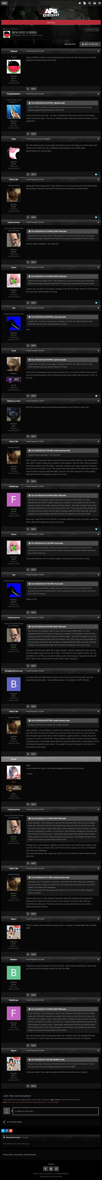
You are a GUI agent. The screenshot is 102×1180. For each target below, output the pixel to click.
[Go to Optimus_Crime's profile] (14, 414)
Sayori (13, 919)
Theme (50, 1164)
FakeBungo (14, 486)
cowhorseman (14, 222)
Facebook (45, 1169)
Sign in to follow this (12, 29)
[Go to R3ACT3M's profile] (14, 195)
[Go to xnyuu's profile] (14, 280)
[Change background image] (94, 3)
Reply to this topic (91, 44)
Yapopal (17, 35)
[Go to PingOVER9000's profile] (14, 112)
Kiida (14, 139)
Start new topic (70, 44)
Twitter (51, 1169)
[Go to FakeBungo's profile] (14, 500)
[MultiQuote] (28, 89)
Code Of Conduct (30, 1155)
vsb (13, 308)
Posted (35, 51)
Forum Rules (18, 1155)
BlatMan (13, 959)
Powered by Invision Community (51, 1176)
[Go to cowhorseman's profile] (14, 240)
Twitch (56, 1169)
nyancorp (57, 317)
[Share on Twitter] (3, 1130)
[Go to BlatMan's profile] (14, 973)
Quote (33, 89)
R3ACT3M (13, 179)
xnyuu (13, 267)
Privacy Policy (8, 1155)
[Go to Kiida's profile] (14, 152)
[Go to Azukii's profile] (14, 772)
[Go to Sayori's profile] (14, 932)
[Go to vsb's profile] (14, 323)
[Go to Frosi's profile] (14, 364)
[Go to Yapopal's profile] (6, 34)
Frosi (14, 351)
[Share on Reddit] (10, 1130)
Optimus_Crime (13, 401)
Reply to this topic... (26, 1111)
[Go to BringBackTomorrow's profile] (14, 684)
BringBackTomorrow (14, 671)
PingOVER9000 (13, 94)
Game (40, 35)
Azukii (13, 759)
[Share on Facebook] (7, 1130)
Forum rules (51, 22)
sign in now (55, 1100)
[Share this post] (98, 51)
